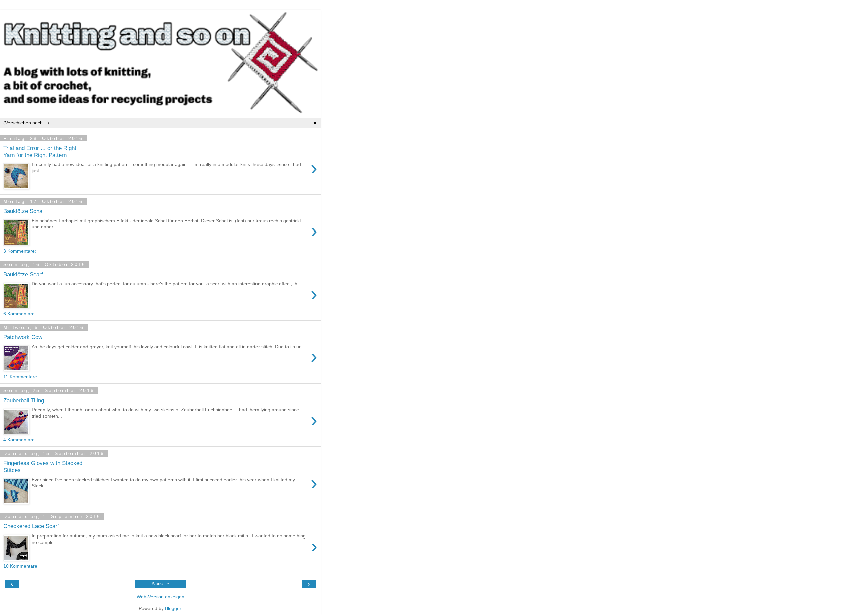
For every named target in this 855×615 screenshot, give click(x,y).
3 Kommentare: (19, 251)
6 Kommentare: (19, 313)
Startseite (160, 584)
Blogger (173, 608)
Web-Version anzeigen (160, 596)
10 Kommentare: (21, 566)
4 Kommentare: (19, 439)
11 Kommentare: (20, 376)
